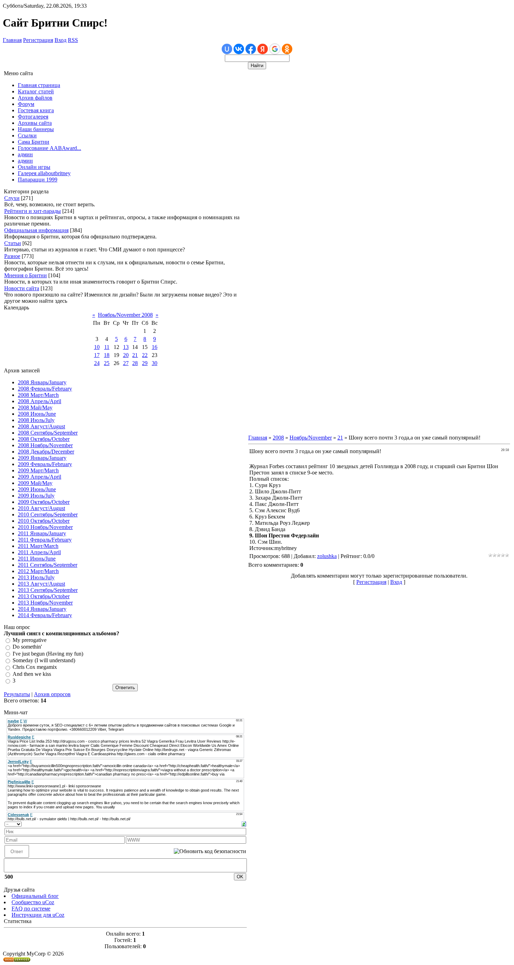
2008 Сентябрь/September (48, 433)
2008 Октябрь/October (44, 439)
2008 (278, 438)
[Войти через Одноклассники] (287, 49)
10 (97, 347)
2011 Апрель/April (39, 552)
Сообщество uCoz (33, 902)
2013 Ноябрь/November (45, 603)
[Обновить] (244, 823)
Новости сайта (21, 288)
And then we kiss (32, 674)
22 (145, 355)
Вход (60, 40)
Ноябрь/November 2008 (125, 315)
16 (154, 347)
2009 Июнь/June (37, 489)
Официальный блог (35, 896)
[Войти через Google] (274, 49)
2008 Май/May (35, 407)
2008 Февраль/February (45, 389)
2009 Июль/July (36, 496)
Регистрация (38, 40)
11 (106, 347)
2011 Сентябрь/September (47, 565)
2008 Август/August (41, 426)
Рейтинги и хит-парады (32, 211)
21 (135, 355)
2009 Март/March (38, 470)
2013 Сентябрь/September (48, 590)
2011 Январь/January (42, 533)
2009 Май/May (35, 483)
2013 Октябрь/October (44, 596)
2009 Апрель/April (39, 477)
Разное (12, 256)
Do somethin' (27, 647)
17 (97, 355)
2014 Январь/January (42, 609)
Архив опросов (52, 694)
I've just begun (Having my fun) (48, 654)
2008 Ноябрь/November (45, 445)
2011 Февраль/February (45, 540)
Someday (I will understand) (44, 660)
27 (126, 363)
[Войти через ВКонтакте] (239, 49)
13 (126, 347)
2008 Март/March (38, 395)
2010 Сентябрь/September (48, 514)
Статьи (12, 243)
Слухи (12, 198)
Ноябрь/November (311, 438)
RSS (73, 40)
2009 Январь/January (42, 458)
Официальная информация (36, 230)
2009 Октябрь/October (44, 502)
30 (154, 363)
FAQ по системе (31, 909)
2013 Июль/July (36, 577)
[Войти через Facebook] (250, 49)
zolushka (327, 556)
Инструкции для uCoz (38, 915)
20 (126, 355)
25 (106, 363)
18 (106, 355)
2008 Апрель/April (39, 401)
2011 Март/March (38, 546)
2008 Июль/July (36, 420)
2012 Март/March (38, 571)
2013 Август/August (41, 584)
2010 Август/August (41, 508)
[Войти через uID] (227, 49)
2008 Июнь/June (37, 414)
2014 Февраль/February (45, 615)
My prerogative (30, 640)
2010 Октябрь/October (44, 521)
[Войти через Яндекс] (262, 49)
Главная (12, 40)
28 (135, 363)
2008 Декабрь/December (46, 452)
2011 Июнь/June (37, 559)
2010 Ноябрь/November (45, 527)
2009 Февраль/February (45, 464)
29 (145, 363)
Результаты (17, 694)
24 (97, 363)
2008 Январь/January (42, 382)
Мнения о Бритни (25, 275)
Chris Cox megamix (35, 667)
